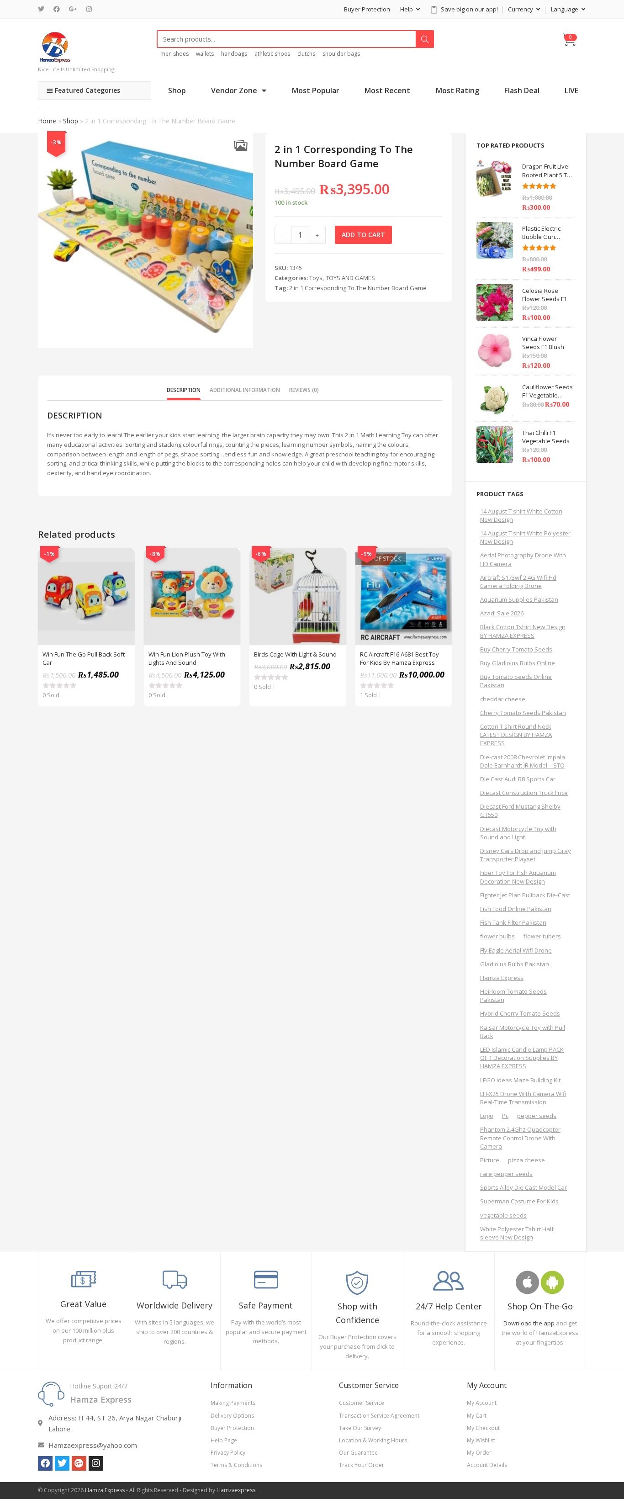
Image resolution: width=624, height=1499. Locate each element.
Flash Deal (521, 90)
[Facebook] (56, 9)
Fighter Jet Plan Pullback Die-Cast (525, 895)
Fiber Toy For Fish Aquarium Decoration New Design (518, 877)
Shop (177, 90)
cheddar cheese (502, 699)
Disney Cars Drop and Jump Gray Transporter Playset (525, 855)
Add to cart (363, 234)
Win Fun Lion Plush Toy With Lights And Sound (186, 658)
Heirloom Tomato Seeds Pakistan (513, 995)
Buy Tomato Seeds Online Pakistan (516, 681)
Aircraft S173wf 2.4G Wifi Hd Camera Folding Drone (518, 581)
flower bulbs (497, 936)
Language (565, 9)
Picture (489, 1160)
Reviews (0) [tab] (304, 389)
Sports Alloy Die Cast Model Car (523, 1187)
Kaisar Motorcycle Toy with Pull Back (522, 1031)
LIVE (571, 90)
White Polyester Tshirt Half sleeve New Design (517, 1233)
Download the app (529, 1323)
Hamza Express (502, 978)
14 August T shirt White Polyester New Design (525, 537)
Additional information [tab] (245, 389)
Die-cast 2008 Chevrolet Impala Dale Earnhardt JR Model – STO (522, 761)
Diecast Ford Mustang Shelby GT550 (520, 810)
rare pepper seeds (506, 1174)
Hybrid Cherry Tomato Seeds (520, 1013)
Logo (486, 1116)
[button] (240, 145)
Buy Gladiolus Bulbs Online (517, 663)
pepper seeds (536, 1116)
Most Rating (457, 90)
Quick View (123, 559)
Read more (440, 582)
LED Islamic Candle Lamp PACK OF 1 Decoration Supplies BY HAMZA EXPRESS (522, 1057)
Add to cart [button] (123, 582)
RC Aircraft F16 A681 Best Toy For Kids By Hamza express (399, 658)
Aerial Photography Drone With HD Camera (523, 559)
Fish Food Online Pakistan (515, 909)
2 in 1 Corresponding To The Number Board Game (358, 288)
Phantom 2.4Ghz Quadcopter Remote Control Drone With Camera (520, 1137)
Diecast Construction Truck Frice (524, 793)
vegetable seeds (503, 1215)
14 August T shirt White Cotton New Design (521, 515)
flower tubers (542, 936)
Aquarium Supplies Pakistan (519, 599)
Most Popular (315, 90)
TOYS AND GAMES (350, 278)
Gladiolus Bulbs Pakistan (514, 964)
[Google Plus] (73, 9)
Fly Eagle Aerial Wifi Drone (516, 950)
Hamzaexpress (236, 1490)
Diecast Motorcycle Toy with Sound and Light (518, 833)
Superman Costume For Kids (519, 1201)
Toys (316, 278)
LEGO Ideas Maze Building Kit (520, 1080)
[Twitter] (43, 9)
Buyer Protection (367, 9)
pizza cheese (526, 1160)
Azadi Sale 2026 (502, 613)
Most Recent (387, 90)
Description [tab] (184, 389)
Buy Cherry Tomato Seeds (516, 649)
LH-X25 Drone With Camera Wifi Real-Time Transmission (523, 1098)
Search (425, 39)
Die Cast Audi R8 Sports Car (517, 779)
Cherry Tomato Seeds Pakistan (523, 713)
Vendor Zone (234, 90)
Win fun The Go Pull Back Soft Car (83, 658)
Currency (521, 9)
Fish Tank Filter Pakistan (513, 922)
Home (47, 121)
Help (407, 9)
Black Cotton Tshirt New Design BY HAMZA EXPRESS (523, 631)
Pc (505, 1116)
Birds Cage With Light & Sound (295, 654)
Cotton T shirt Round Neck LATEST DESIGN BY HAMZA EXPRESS (516, 734)
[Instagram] (89, 9)
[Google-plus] (79, 1463)
